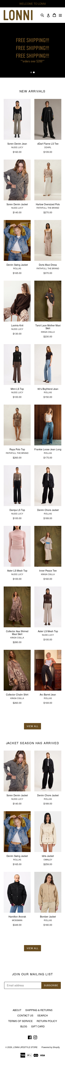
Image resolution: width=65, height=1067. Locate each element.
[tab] (31, 72)
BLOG (23, 1026)
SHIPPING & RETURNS (38, 1010)
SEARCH (42, 1015)
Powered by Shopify (51, 1047)
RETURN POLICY (47, 1021)
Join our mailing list (32, 974)
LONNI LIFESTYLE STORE (25, 1047)
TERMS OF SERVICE (20, 1021)
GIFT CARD (38, 1026)
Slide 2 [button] (34, 72)
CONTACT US (25, 1015)
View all (32, 726)
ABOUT (17, 1010)
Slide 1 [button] (31, 72)
